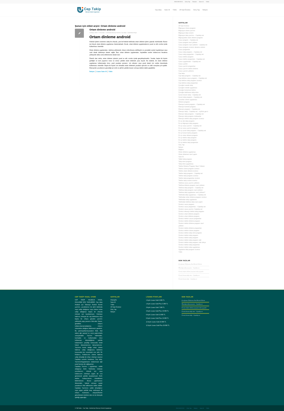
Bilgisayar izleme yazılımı (186, 30)
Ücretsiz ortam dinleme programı (188, 214)
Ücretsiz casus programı (186, 204)
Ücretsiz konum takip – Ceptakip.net (187, 279)
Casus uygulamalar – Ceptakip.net (189, 61)
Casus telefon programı (185, 57)
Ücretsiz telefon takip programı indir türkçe (192, 242)
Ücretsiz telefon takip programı (188, 235)
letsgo (135, 32)
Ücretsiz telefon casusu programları (189, 218)
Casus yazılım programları (186, 66)
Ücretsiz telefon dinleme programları (190, 228)
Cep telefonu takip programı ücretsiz (190, 80)
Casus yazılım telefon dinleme (188, 68)
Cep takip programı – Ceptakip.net (189, 76)
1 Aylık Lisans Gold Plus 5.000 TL (157, 304)
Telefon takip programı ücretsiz (188, 176)
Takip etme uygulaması (185, 164)
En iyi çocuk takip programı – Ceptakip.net (192, 130)
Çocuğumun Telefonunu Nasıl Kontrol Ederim (190, 264)
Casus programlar (184, 49)
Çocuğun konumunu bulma (187, 90)
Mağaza (181, 149)
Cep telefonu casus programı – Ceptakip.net (192, 78)
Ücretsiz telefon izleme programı (188, 230)
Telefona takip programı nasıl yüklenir (190, 190)
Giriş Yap (187, 1)
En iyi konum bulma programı (187, 133)
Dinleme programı (184, 102)
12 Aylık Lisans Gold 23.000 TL (156, 322)
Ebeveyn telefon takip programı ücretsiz (191, 118)
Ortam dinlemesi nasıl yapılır (187, 154)
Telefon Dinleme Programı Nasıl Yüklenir (191, 166)
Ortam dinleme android (102, 29)
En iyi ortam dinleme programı (188, 135)
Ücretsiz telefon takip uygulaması (189, 247)
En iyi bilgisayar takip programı (188, 123)
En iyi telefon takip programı (187, 137)
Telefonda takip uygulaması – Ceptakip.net (192, 195)
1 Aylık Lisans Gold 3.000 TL (155, 300)
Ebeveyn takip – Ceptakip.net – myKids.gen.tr (193, 111)
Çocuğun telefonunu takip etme (188, 92)
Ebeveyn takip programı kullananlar (189, 116)
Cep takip (123, 32)
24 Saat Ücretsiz (183, 26)
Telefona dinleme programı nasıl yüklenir (191, 185)
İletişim (194, 1)
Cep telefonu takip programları (188, 83)
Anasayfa (113, 300)
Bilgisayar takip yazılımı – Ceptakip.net (191, 35)
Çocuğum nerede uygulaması (187, 88)
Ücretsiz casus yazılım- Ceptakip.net (190, 209)
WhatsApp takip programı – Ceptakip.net (188, 268)
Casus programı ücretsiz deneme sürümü (191, 47)
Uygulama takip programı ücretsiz (189, 249)
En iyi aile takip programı (186, 121)
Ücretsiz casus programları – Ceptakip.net (192, 206)
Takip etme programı (185, 161)
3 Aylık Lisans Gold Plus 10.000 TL (157, 311)
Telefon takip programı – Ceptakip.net (190, 173)
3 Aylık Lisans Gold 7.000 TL (155, 307)
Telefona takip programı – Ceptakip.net (190, 188)
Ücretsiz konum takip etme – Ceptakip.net (189, 275)
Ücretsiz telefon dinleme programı (189, 221)
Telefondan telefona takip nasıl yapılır (190, 202)
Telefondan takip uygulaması (187, 199)
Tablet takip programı (185, 159)
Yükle (207, 1)
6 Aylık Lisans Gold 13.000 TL (155, 314)
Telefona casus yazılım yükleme (188, 183)
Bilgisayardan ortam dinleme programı (190, 38)
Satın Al (201, 1)
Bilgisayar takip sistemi (185, 33)
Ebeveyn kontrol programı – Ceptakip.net (191, 104)
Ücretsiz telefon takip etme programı (190, 233)
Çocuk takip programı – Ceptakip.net (190, 97)
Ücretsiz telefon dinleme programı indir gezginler (190, 271)
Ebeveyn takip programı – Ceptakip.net (191, 114)
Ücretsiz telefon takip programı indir (189, 240)
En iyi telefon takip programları (188, 142)
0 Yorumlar (102, 32)
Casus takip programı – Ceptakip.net (190, 52)
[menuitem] (178, 1)
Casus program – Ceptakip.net (188, 40)
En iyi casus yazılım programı (188, 128)
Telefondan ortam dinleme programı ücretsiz (192, 197)
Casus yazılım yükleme (186, 71)
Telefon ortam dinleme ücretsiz (188, 171)
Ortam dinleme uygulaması (187, 152)
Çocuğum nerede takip (185, 85)
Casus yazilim (183, 64)
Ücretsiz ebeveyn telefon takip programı (191, 211)
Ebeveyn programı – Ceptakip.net (189, 109)
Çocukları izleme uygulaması (187, 99)
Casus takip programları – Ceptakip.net (191, 54)
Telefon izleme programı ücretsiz (188, 168)
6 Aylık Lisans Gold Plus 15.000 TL (157, 318)
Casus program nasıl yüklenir (187, 42)
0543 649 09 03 (178, 1)
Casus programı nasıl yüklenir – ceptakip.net (192, 45)
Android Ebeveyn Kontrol (113, 32)
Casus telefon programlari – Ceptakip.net (191, 59)
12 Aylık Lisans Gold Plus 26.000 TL (158, 325)
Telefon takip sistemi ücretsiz (187, 180)
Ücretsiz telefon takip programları (189, 245)
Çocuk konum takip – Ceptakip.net (189, 95)
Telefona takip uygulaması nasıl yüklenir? (191, 192)
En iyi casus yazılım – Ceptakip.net (189, 126)
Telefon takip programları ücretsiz (189, 178)
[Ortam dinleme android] (79, 33)
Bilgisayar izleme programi (186, 28)
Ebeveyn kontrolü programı (187, 107)
